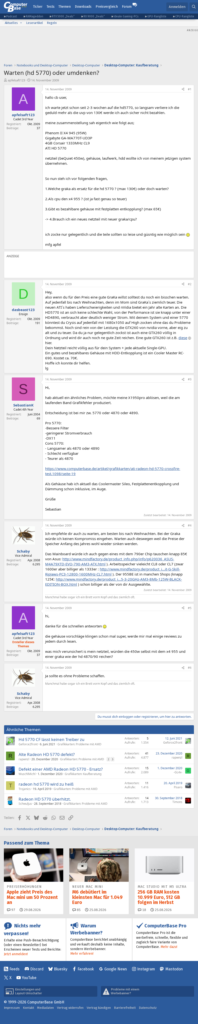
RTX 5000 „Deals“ (63, 16)
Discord (36, 969)
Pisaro (178, 787)
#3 (189, 379)
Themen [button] (64, 7)
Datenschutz (148, 1008)
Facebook (86, 969)
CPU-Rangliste (184, 16)
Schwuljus (25, 804)
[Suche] (194, 6)
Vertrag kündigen (99, 1008)
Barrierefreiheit (125, 1008)
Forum (127, 7)
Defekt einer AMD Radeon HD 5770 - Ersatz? (61, 769)
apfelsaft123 (16, 80)
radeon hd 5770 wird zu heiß (46, 784)
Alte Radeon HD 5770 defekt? (47, 754)
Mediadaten (45, 1008)
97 (12, 910)
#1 (189, 89)
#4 (189, 525)
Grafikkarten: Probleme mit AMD (79, 744)
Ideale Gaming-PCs (126, 16)
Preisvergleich (107, 7)
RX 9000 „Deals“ (94, 16)
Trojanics (25, 789)
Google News (115, 969)
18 (143, 910)
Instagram (146, 969)
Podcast (11, 16)
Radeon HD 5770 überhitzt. (45, 799)
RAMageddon (34, 16)
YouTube (29, 977)
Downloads (83, 7)
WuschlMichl (27, 774)
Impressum (12, 1008)
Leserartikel (34, 23)
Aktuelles (11, 23)
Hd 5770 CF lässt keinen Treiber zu (52, 739)
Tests (51, 7)
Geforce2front (28, 744)
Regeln (52, 23)
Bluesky (60, 969)
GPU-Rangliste (156, 16)
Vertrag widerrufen (70, 1008)
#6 (189, 668)
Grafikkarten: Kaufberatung (83, 774)
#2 (189, 284)
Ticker (37, 7)
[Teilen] (183, 89)
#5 (189, 608)
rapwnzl (24, 759)
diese (182, 337)
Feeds (14, 969)
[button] (21, 23)
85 (78, 910)
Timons (177, 802)
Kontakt (28, 1008)
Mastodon (174, 969)
